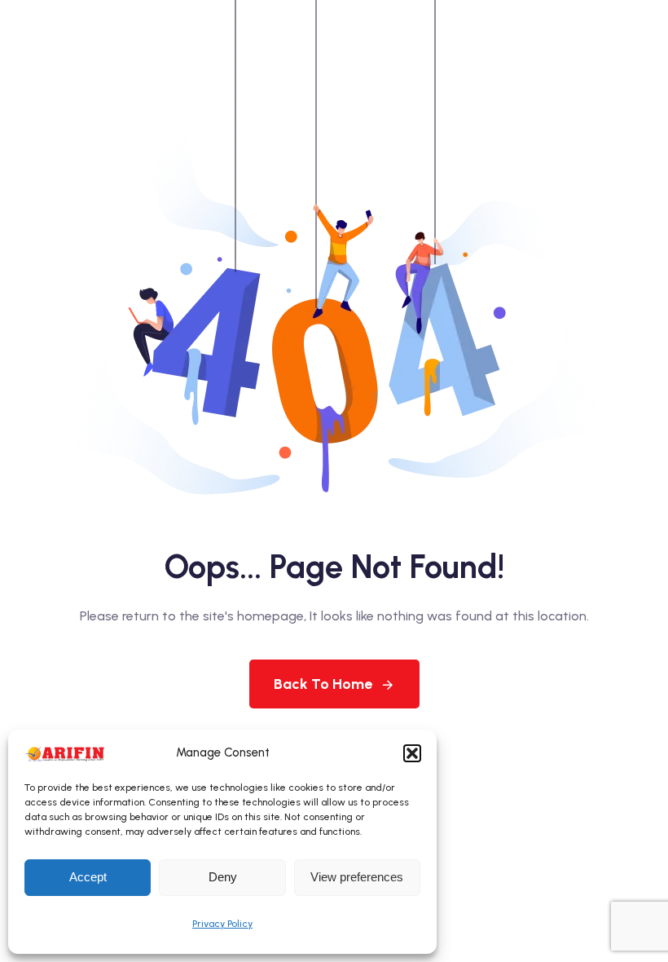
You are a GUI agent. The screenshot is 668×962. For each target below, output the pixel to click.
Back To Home (323, 684)
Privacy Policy (222, 923)
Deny (223, 877)
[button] (412, 753)
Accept (88, 877)
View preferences (356, 877)
